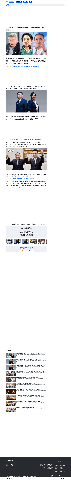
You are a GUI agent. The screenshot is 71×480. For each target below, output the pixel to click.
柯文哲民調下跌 (42, 224)
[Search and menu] (64, 2)
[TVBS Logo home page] (10, 2)
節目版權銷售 (62, 465)
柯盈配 (18, 224)
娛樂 (52, 2)
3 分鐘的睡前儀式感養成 (26, 231)
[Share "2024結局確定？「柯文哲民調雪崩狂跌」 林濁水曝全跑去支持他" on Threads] (9, 478)
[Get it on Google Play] (62, 476)
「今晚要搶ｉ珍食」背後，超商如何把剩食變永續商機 (18, 5)
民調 (8, 224)
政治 (50, 2)
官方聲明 (61, 470)
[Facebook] (54, 461)
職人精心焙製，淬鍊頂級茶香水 (26, 230)
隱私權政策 (49, 465)
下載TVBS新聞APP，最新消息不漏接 (26, 247)
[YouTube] (62, 461)
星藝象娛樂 (56, 471)
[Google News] (64, 461)
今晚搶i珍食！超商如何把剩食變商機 (26, 235)
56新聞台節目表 (42, 467)
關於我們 (41, 465)
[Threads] (58, 461)
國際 (55, 2)
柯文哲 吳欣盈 (23, 224)
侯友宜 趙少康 (29, 224)
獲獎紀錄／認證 (62, 471)
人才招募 (56, 468)
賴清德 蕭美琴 (35, 224)
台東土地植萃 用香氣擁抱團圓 (26, 228)
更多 (60, 2)
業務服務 (61, 468)
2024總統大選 (12, 224)
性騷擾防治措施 (50, 467)
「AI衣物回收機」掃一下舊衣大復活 (26, 237)
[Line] (56, 461)
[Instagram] (60, 461)
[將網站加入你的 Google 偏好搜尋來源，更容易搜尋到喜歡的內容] (26, 251)
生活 (47, 2)
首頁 (42, 2)
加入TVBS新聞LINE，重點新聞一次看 (26, 248)
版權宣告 (48, 470)
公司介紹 (56, 465)
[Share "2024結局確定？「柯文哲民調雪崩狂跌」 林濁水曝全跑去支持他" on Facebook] (11, 478)
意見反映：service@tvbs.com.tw (11, 465)
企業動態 (56, 467)
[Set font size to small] (59, 479)
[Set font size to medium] (61, 479)
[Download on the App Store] (55, 476)
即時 (45, 2)
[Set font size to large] (64, 479)
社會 (57, 2)
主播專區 (56, 470)
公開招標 (61, 467)
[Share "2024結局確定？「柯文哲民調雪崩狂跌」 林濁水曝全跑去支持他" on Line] (7, 478)
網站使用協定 (49, 468)
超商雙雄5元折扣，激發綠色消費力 (26, 234)
